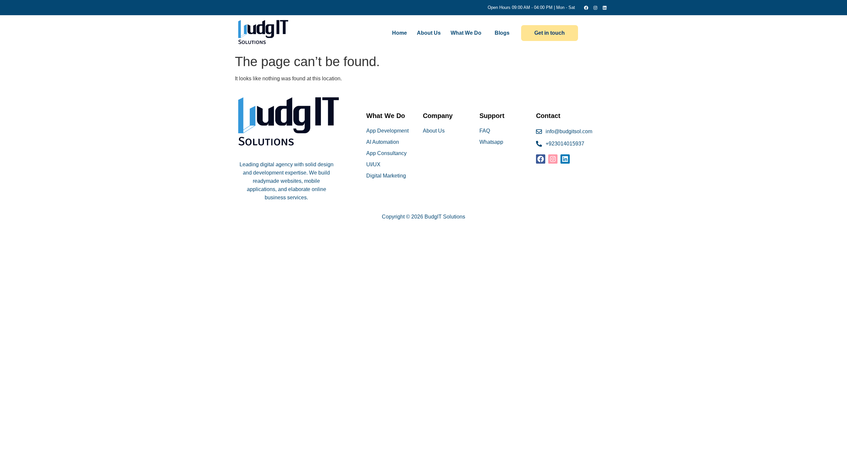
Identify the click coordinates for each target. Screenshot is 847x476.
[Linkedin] (604, 7)
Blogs (502, 33)
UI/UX (373, 164)
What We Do (466, 33)
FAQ (484, 131)
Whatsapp (491, 142)
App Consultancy (386, 153)
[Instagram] (595, 7)
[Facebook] (586, 7)
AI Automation (382, 142)
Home (399, 33)
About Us (429, 33)
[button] (468, 33)
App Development (387, 131)
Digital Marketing (386, 175)
